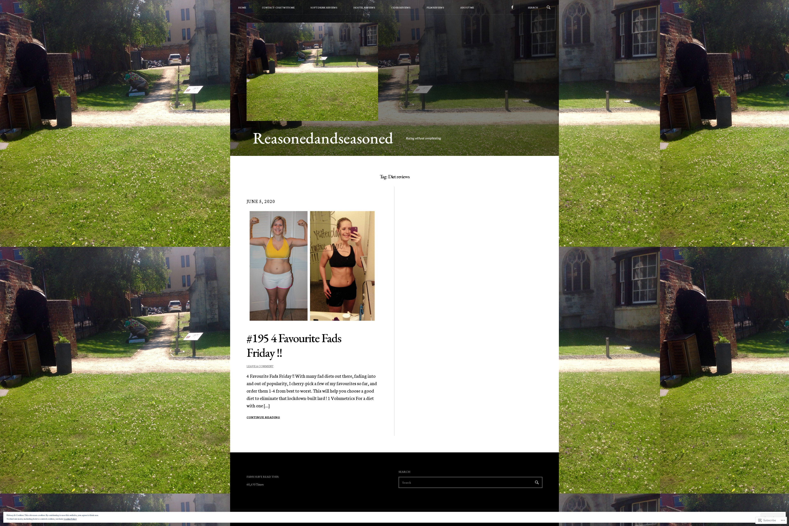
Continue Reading (263, 417)
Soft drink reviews (323, 7)
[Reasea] (512, 7)
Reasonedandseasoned (323, 137)
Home (242, 7)
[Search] (548, 7)
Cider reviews (401, 7)
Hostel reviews (364, 7)
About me (467, 7)
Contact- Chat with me (278, 7)
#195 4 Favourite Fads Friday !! (294, 345)
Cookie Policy (70, 518)
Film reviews (435, 7)
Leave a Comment (260, 366)
